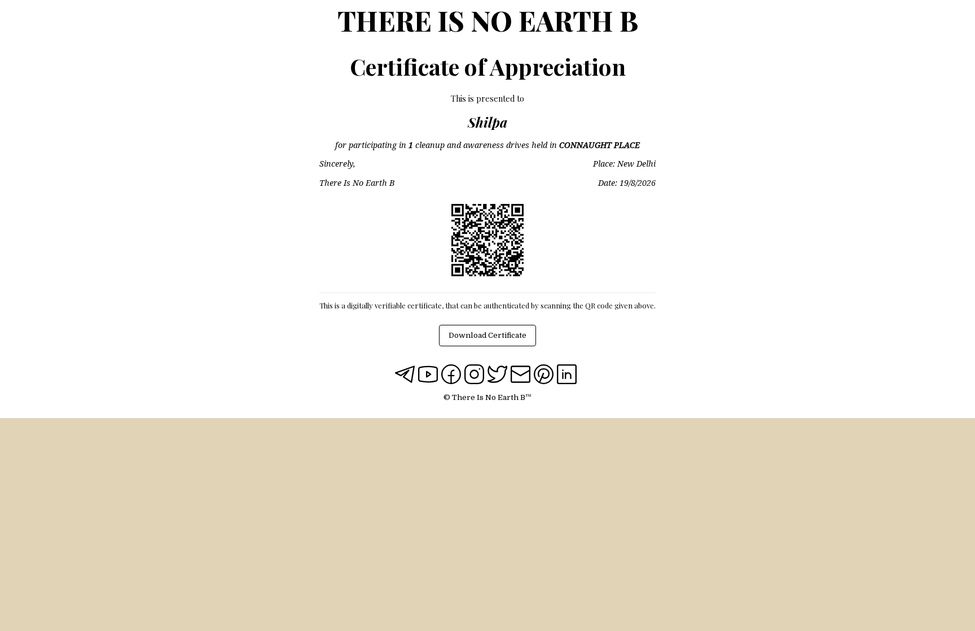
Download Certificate (487, 335)
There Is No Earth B (487, 20)
